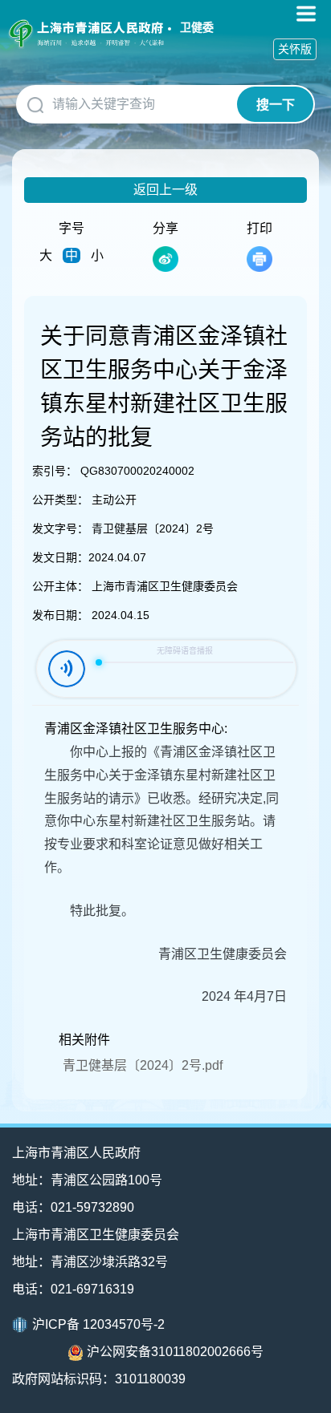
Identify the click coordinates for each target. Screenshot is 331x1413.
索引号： (54, 470)
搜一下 (275, 104)
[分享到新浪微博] (165, 259)
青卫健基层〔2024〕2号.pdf (143, 1065)
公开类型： (60, 499)
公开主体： (60, 586)
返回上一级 (165, 189)
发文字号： (60, 528)
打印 (259, 228)
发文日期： (60, 557)
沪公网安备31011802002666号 (175, 1351)
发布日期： (60, 615)
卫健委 (197, 27)
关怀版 (295, 49)
